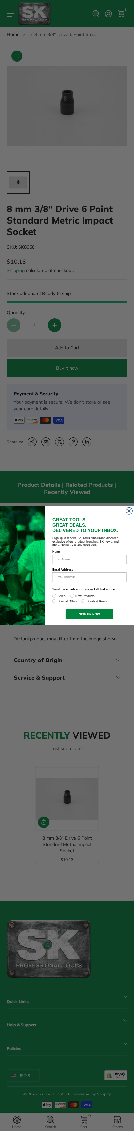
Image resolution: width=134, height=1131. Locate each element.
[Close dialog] (129, 510)
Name (56, 551)
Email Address (63, 569)
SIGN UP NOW (89, 614)
